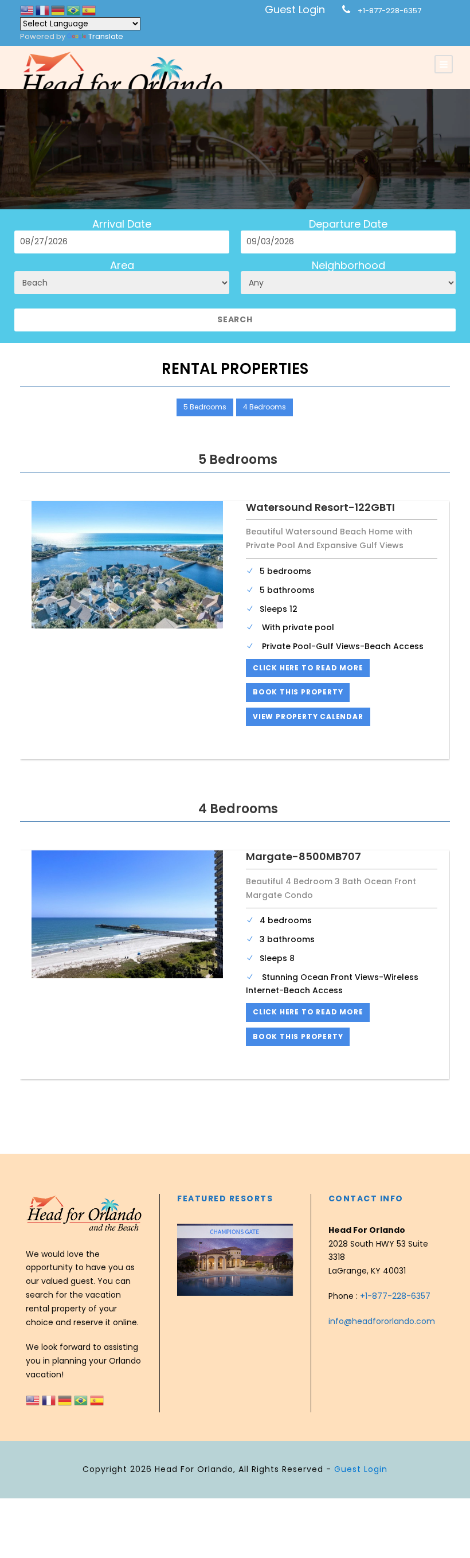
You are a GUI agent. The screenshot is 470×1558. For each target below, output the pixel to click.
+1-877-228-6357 (389, 10)
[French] (43, 10)
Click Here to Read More (308, 668)
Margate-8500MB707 (303, 856)
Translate (105, 36)
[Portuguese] (74, 10)
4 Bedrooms (264, 407)
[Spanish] (89, 10)
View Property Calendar (308, 716)
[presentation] (187, 1262)
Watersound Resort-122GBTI (320, 507)
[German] (58, 10)
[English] (28, 10)
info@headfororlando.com (381, 1321)
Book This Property (298, 692)
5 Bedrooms (204, 407)
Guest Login (295, 9)
